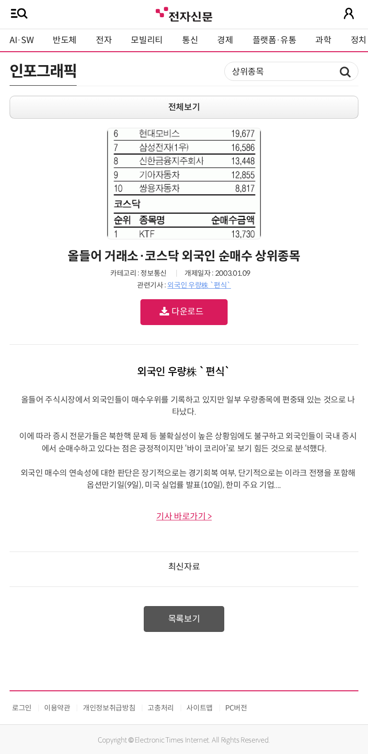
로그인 (22, 707)
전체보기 (184, 107)
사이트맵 (199, 707)
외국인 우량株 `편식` (199, 285)
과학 (323, 40)
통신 (190, 40)
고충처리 (161, 707)
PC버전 (236, 707)
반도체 (65, 40)
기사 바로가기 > (184, 516)
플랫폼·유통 (275, 40)
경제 (225, 40)
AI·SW (22, 40)
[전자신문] (184, 13)
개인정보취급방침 (109, 707)
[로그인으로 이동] (348, 13)
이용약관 (57, 707)
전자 (104, 40)
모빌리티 (147, 40)
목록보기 (184, 619)
